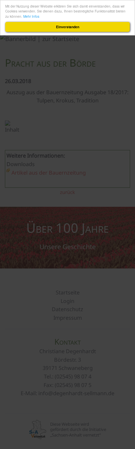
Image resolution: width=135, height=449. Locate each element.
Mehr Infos (31, 16)
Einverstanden (67, 27)
